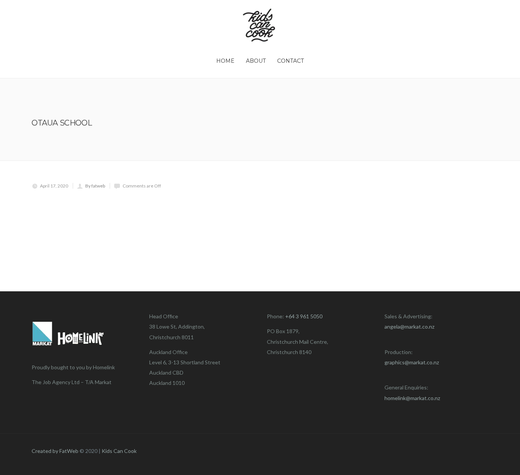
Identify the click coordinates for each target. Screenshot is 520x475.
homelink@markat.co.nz (412, 398)
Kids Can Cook (119, 451)
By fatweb (95, 186)
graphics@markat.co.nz (411, 362)
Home (225, 60)
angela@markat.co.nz (409, 326)
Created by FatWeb (55, 451)
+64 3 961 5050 (303, 316)
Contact (290, 60)
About (256, 60)
